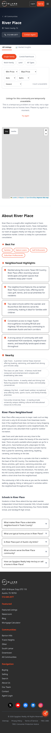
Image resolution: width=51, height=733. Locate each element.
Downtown (7, 652)
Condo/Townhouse (26, 56)
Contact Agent (29, 35)
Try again (25, 116)
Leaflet (14, 197)
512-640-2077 (12, 35)
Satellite (13, 131)
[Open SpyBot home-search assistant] (45, 713)
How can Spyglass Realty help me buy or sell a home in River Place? (25, 563)
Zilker (4, 644)
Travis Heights (8, 640)
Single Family (9, 56)
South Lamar (7, 648)
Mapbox (21, 197)
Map (6, 131)
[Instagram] (40, 705)
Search (5, 678)
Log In (33, 4)
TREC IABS (45, 721)
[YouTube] (18, 705)
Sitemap (5, 721)
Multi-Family (9, 62)
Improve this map (43, 197)
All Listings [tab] (6, 47)
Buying (5, 670)
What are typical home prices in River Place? (25, 533)
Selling (5, 674)
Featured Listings (9, 609)
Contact (5, 691)
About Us (6, 682)
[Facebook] (25, 705)
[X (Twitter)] (10, 705)
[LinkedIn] (33, 705)
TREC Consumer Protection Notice (25, 724)
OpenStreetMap (31, 197)
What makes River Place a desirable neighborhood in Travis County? (25, 524)
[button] (46, 130)
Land (20, 62)
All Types (30, 62)
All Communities (11, 16)
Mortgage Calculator (11, 622)
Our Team (6, 687)
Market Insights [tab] (23, 47)
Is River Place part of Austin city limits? (25, 542)
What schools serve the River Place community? (25, 551)
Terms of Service (31, 721)
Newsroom (7, 614)
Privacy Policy (17, 721)
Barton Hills (7, 635)
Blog (4, 618)
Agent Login (7, 695)
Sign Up (40, 4)
